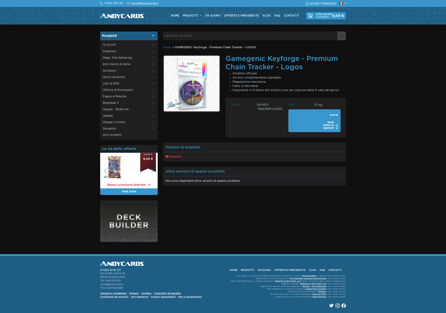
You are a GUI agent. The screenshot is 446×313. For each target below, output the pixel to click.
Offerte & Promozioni (118, 90)
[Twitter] (331, 305)
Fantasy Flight (319, 294)
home (175, 15)
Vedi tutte (129, 191)
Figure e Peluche (114, 96)
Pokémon (109, 51)
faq (277, 15)
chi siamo (212, 15)
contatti (291, 15)
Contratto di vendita (167, 293)
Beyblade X (111, 103)
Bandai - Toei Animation (314, 286)
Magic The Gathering (117, 58)
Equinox (322, 291)
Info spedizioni (139, 297)
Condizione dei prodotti (114, 297)
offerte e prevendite (241, 15)
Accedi (314, 3)
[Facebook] (343, 305)
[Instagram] (337, 305)
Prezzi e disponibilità (163, 297)
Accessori (109, 70)
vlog (266, 15)
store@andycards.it (145, 3)
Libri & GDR (111, 83)
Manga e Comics (114, 122)
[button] (342, 3)
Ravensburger (319, 297)
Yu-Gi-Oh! (109, 45)
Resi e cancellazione (190, 297)
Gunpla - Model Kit (116, 109)
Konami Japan (309, 276)
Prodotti (191, 15)
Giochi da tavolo (114, 77)
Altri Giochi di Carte (116, 64)
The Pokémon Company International (308, 278)
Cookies (146, 293)
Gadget (108, 116)
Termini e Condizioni (113, 293)
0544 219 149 (114, 3)
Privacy (134, 293)
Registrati (329, 3)
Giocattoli (109, 128)
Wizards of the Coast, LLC (288, 281)
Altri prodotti (112, 135)
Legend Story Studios (315, 289)
